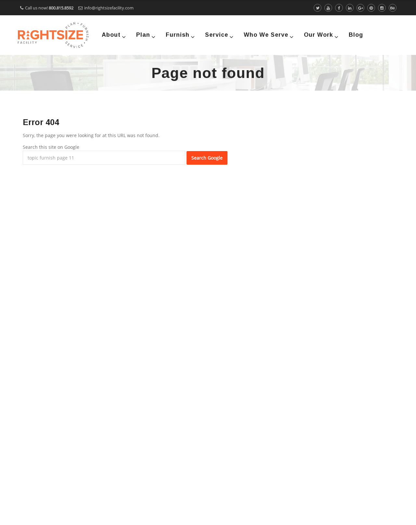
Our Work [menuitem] (318, 35)
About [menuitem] (111, 35)
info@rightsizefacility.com (109, 8)
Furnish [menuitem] (177, 35)
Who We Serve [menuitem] (266, 35)
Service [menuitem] (216, 35)
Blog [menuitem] (356, 35)
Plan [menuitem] (143, 35)
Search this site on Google (51, 147)
